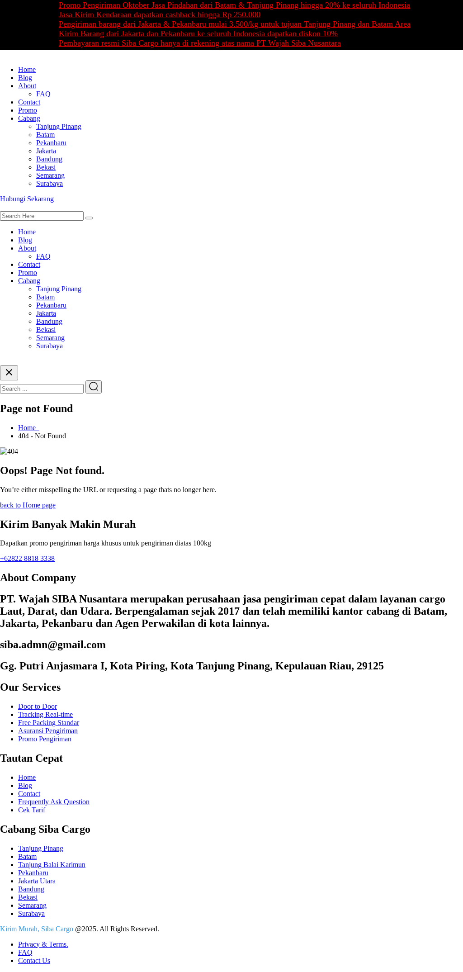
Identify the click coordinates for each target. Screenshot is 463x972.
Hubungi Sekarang (27, 199)
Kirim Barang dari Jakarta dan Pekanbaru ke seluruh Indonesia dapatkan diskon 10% (188, 33)
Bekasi (46, 167)
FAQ (43, 94)
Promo (27, 110)
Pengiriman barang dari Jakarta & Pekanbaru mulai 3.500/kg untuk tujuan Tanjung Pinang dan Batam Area (225, 23)
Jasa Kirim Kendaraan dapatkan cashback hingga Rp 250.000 (150, 14)
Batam (45, 134)
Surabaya (49, 183)
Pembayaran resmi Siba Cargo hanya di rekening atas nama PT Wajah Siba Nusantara (190, 42)
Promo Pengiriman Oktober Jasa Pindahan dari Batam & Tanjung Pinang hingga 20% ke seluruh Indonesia (225, 4)
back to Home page (28, 505)
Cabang (29, 118)
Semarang (50, 175)
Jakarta (46, 151)
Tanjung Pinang (58, 126)
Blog (25, 77)
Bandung (49, 159)
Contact (29, 102)
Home (27, 69)
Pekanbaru (51, 143)
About (27, 86)
